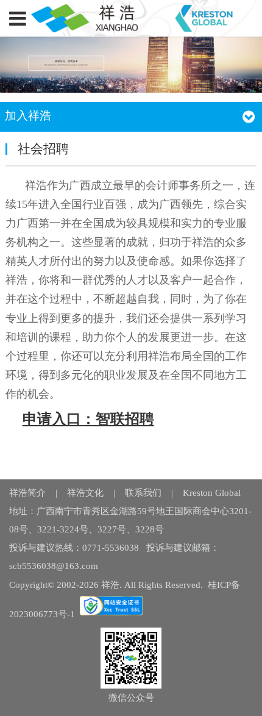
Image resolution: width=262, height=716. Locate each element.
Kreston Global (212, 493)
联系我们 (143, 493)
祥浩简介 (27, 493)
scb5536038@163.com (53, 566)
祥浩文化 (85, 493)
